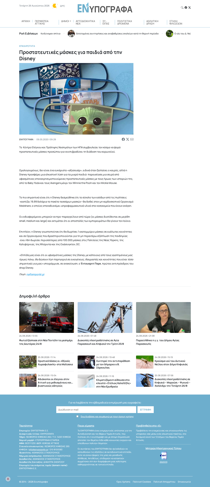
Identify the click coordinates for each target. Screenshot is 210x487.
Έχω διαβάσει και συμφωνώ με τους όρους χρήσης (107, 416)
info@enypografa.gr (38, 449)
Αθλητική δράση (152, 22)
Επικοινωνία (184, 481)
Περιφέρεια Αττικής (41, 22)
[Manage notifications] (8, 479)
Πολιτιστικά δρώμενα (124, 22)
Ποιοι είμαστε (86, 425)
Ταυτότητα (25, 425)
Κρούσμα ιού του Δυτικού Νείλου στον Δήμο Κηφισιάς (171, 362)
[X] (189, 7)
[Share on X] (127, 139)
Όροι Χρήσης (123, 481)
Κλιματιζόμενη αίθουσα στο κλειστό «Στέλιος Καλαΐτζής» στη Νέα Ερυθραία (113, 383)
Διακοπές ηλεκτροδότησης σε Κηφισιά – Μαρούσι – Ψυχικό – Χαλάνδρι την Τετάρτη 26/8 (172, 382)
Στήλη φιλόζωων (175, 22)
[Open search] (182, 7)
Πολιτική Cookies (142, 481)
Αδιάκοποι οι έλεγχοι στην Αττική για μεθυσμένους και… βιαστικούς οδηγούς (55, 382)
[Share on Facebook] (123, 139)
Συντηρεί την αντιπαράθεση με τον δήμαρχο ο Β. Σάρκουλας (113, 364)
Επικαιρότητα (27, 46)
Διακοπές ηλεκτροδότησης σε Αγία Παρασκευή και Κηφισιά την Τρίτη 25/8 (101, 342)
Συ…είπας (106, 22)
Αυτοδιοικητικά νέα (85, 22)
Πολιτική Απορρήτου (164, 481)
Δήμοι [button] (65, 21)
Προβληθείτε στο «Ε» (148, 425)
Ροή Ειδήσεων (28, 33)
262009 (163, 462)
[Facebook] (186, 7)
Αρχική (26, 21)
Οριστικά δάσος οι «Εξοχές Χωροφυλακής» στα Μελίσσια (55, 362)
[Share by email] (131, 139)
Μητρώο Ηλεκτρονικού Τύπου (163, 448)
